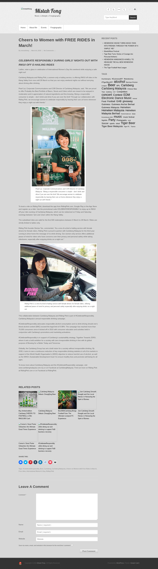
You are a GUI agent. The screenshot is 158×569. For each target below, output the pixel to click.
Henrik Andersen (126, 114)
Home (23, 27)
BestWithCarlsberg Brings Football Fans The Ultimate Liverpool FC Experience (67, 414)
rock (129, 120)
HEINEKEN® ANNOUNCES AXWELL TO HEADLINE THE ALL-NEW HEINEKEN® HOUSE (119, 62)
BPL (118, 86)
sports (112, 123)
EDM (126, 94)
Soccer (105, 123)
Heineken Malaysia (113, 110)
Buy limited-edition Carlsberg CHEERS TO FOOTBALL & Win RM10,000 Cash (27, 414)
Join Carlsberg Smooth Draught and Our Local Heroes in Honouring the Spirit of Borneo (86, 414)
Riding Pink (50, 471)
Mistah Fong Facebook (108, 9)
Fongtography (56, 27)
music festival (128, 117)
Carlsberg (47, 469)
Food (104, 101)
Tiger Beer (128, 123)
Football (111, 101)
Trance (133, 126)
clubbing (109, 92)
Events (44, 27)
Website (22, 539)
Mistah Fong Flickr (119, 9)
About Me (33, 27)
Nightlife (104, 120)
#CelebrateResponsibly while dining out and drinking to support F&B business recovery (46, 447)
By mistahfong (24, 50)
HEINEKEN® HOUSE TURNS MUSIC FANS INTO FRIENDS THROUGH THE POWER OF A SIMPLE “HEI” (121, 45)
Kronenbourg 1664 (107, 117)
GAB (118, 101)
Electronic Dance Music (117, 98)
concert (107, 95)
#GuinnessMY (117, 79)
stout (118, 123)
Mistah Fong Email (135, 9)
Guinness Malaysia (110, 107)
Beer (41, 469)
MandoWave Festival (111, 51)
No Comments (49, 50)
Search (133, 17)
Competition (122, 92)
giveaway (128, 101)
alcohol (119, 82)
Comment (22, 495)
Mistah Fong (48, 10)
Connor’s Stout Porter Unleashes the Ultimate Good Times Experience (27, 445)
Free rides (22, 471)
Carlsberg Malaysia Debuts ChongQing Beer (47, 412)
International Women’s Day (36, 471)
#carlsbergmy (106, 79)
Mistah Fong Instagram (130, 9)
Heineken (125, 107)
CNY (114, 92)
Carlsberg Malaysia (59, 469)
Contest (117, 94)
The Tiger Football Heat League (115, 68)
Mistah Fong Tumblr (124, 9)
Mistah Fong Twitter (114, 9)
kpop (133, 114)
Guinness (106, 104)
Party (112, 119)
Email (21, 532)
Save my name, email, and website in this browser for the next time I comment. (45, 545)
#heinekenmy (128, 79)
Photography (122, 120)
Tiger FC (127, 126)
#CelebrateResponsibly (31, 469)
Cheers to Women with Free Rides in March (81, 469)
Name (21, 525)
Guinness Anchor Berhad (122, 104)
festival (135, 98)
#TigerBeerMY (107, 82)
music (118, 116)
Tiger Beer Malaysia (112, 126)
